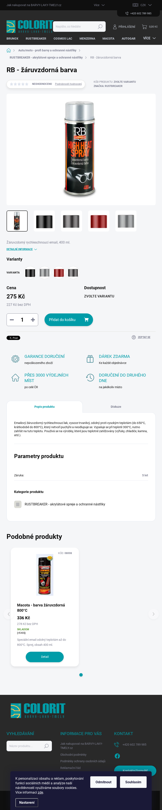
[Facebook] (117, 755)
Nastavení (26, 803)
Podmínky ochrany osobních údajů (82, 761)
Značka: (108, 86)
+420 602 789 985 (134, 744)
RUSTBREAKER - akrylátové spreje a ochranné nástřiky (65, 504)
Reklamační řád (70, 768)
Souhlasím (133, 782)
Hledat (100, 26)
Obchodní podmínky (73, 754)
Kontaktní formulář (135, 770)
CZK (143, 5)
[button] (81, 675)
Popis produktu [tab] (44, 406)
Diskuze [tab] (116, 406)
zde (40, 792)
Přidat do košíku (62, 319)
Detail (45, 656)
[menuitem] (14, 38)
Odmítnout (103, 782)
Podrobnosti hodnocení (68, 84)
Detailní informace (20, 249)
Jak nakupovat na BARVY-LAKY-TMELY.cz (34, 5)
